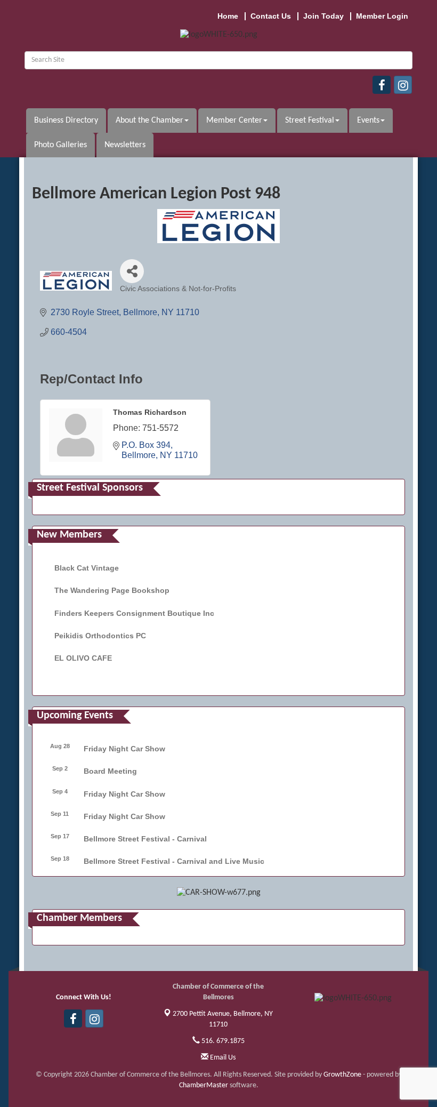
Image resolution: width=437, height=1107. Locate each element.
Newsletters (124, 145)
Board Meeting (110, 771)
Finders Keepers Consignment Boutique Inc (134, 613)
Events (368, 120)
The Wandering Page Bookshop (111, 590)
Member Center (234, 120)
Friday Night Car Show (124, 748)
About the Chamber (149, 120)
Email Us (222, 1058)
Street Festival (309, 120)
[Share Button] (132, 271)
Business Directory (66, 120)
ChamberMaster (203, 1085)
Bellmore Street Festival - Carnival (145, 839)
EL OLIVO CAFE (83, 658)
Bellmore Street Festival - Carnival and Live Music (174, 861)
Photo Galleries (60, 145)
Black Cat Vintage (86, 568)
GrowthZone (342, 1075)
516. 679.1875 (222, 1041)
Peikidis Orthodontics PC (100, 635)
